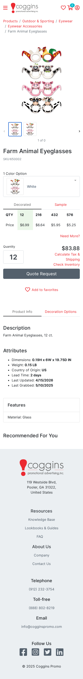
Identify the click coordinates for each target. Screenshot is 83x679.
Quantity (9, 246)
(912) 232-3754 (41, 589)
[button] (7, 8)
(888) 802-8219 (41, 608)
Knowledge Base (41, 519)
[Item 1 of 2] (40, 129)
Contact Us (41, 564)
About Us (41, 546)
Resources (41, 511)
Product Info (22, 311)
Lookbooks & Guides (41, 528)
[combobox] (41, 186)
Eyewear (66, 21)
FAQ (40, 536)
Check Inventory (66, 264)
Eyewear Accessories (25, 26)
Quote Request (41, 273)
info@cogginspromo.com (41, 626)
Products (10, 21)
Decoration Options (60, 311)
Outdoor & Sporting (38, 21)
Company (41, 555)
